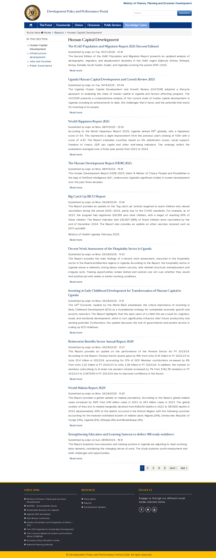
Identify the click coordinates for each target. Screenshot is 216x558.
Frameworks (63, 25)
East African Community (38, 518)
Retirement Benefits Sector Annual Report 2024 (101, 341)
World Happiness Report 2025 (88, 121)
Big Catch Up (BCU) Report (87, 196)
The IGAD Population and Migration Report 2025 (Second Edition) (113, 46)
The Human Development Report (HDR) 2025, (100, 163)
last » (184, 468)
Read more (76, 70)
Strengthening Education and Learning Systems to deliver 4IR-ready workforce (121, 434)
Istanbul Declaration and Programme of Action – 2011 (50, 524)
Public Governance (41, 65)
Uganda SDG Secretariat (38, 514)
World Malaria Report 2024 (87, 388)
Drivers (79, 25)
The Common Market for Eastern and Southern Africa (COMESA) (49, 535)
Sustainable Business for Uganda (43, 510)
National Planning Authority (40, 544)
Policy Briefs (90, 499)
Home (30, 25)
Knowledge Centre (136, 25)
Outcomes (94, 25)
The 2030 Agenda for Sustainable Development (50, 529)
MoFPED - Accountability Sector (42, 506)
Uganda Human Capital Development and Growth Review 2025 (111, 79)
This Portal (46, 25)
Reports (59, 32)
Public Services (112, 25)
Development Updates (95, 507)
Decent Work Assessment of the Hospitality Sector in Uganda (110, 249)
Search (185, 13)
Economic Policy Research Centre (43, 540)
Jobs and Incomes (40, 61)
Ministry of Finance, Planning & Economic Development (46, 500)
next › (173, 468)
